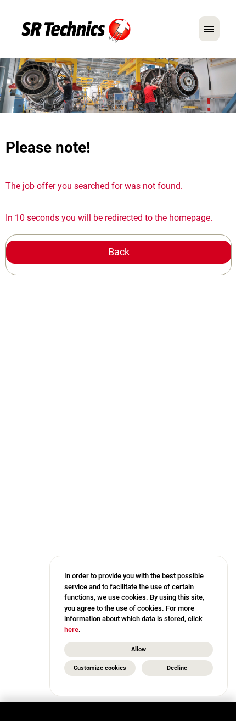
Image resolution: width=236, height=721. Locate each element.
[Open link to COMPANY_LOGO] (76, 29)
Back (119, 252)
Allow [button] (138, 649)
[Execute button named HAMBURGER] (209, 28)
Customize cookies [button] (100, 668)
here (71, 629)
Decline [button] (177, 668)
